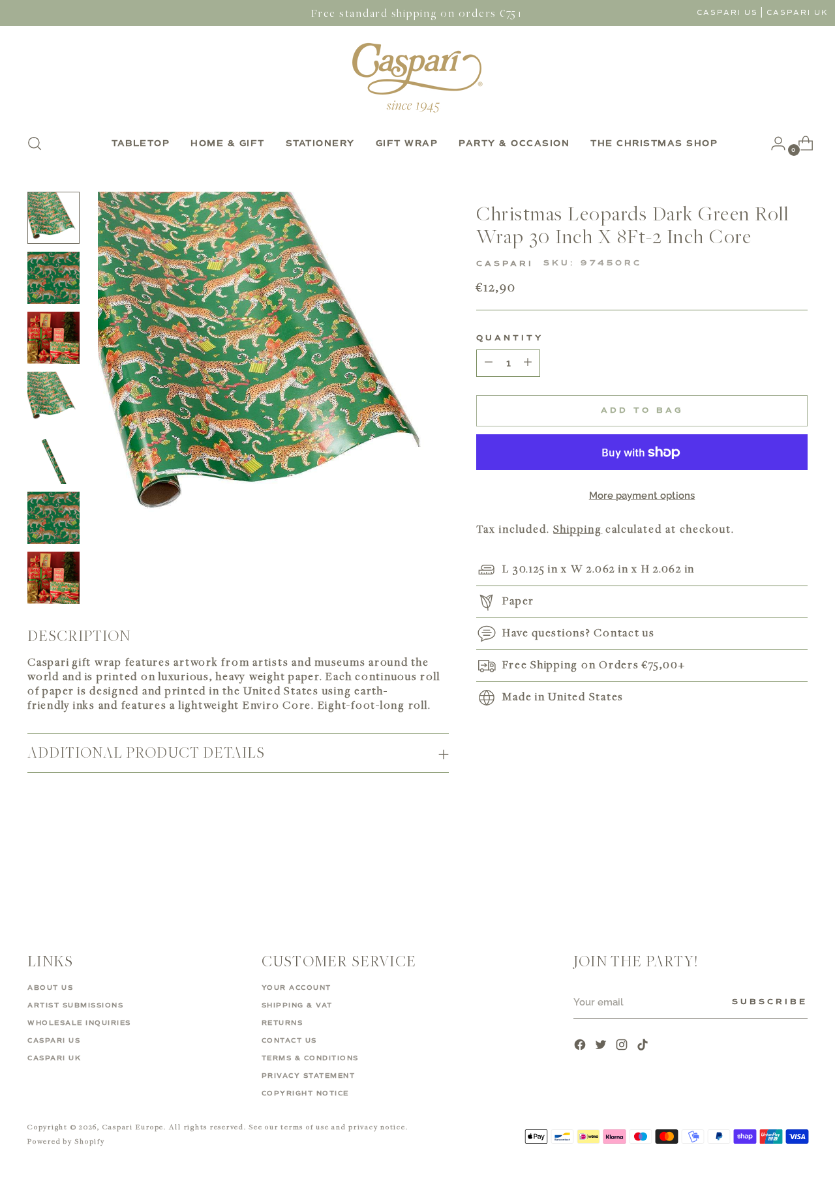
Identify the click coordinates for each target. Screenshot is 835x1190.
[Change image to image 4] (53, 398)
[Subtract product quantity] (527, 363)
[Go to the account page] (773, 143)
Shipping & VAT (297, 1005)
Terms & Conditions (310, 1058)
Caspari (505, 264)
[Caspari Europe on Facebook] (581, 1046)
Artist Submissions (75, 1005)
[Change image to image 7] (53, 578)
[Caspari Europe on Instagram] (623, 1046)
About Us (50, 988)
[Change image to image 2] (53, 278)
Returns (282, 1023)
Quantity (509, 338)
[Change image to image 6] (53, 518)
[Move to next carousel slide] (796, 873)
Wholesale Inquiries (79, 1023)
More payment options (642, 495)
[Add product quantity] (488, 363)
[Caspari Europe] (417, 77)
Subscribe (770, 1002)
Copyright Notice (305, 1093)
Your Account (296, 988)
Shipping (577, 529)
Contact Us (289, 1040)
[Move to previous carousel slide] (766, 874)
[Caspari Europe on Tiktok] (644, 1046)
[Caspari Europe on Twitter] (602, 1046)
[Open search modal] (35, 143)
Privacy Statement (309, 1076)
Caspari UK (797, 12)
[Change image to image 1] (53, 218)
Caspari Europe (133, 1126)
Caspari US (727, 12)
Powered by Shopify (66, 1141)
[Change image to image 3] (53, 338)
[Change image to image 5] (53, 458)
